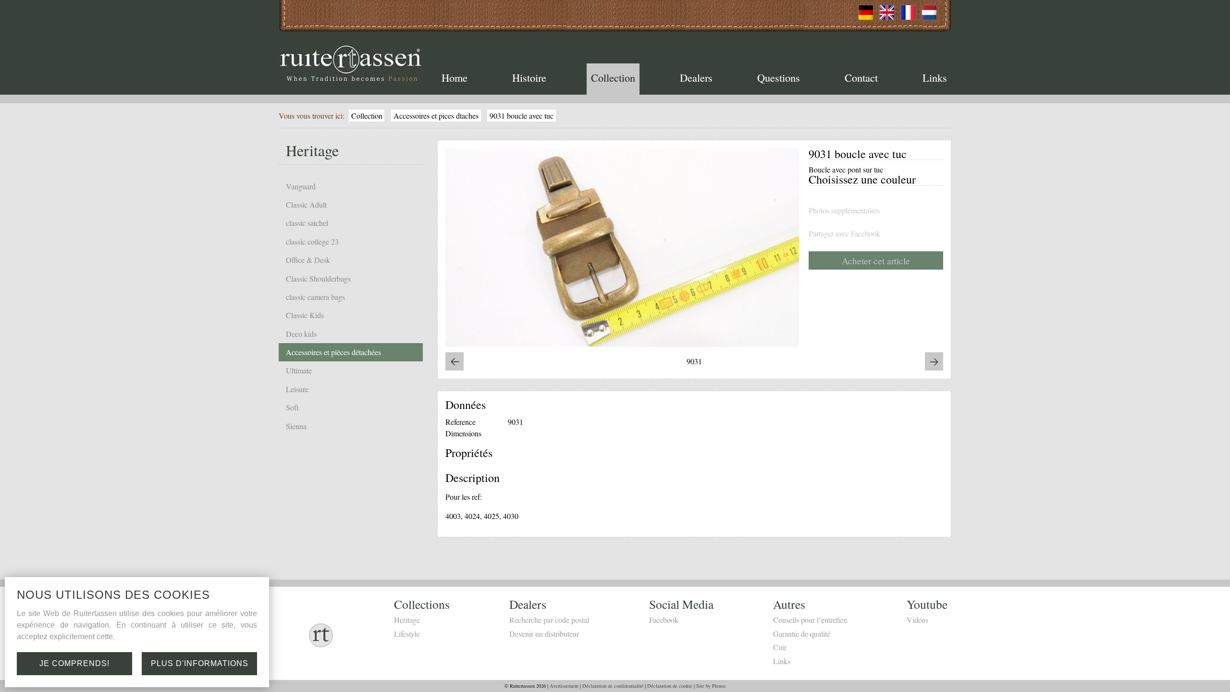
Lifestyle (407, 634)
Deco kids (301, 334)
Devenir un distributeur (544, 634)
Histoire (529, 77)
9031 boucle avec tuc (522, 116)
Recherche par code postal (549, 620)
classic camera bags (315, 297)
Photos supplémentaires (844, 210)
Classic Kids (305, 315)
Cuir (780, 647)
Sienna (296, 426)
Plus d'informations (199, 663)
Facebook (663, 620)
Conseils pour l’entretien (810, 620)
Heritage (407, 620)
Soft (292, 407)
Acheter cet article (876, 261)
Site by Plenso (711, 685)
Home (454, 77)
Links (934, 77)
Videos (917, 620)
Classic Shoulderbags (318, 278)
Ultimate (299, 370)
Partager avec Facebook (844, 233)
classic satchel (307, 223)
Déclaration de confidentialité (612, 685)
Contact (861, 77)
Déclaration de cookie (669, 685)
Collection (613, 77)
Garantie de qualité (801, 634)
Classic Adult (306, 204)
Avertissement (564, 685)
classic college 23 (312, 241)
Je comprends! (74, 663)
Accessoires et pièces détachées (333, 352)
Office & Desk (308, 260)
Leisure (297, 389)
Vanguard (301, 186)
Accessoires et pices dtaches (436, 116)
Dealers (696, 77)
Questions (778, 77)
